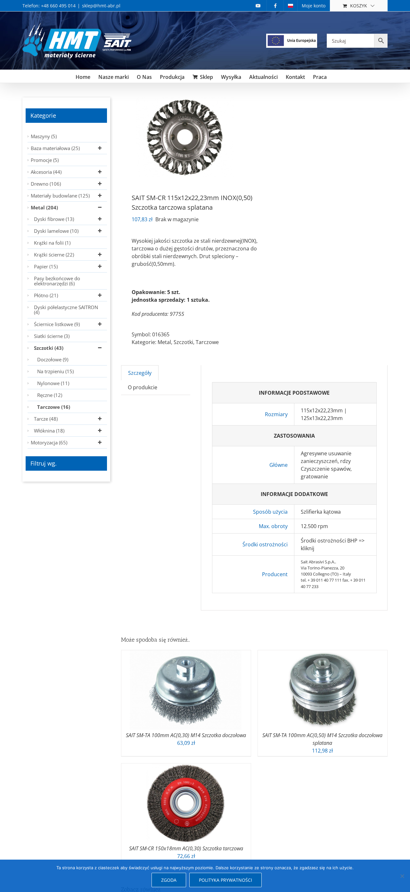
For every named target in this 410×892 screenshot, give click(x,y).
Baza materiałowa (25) (55, 148)
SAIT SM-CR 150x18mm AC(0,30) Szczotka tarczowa (186, 848)
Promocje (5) (45, 160)
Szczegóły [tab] (140, 372)
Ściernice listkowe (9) (57, 324)
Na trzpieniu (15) (55, 371)
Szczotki (183, 342)
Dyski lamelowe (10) (56, 231)
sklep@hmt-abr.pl (101, 6)
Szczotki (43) (48, 348)
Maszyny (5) (44, 136)
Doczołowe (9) (52, 359)
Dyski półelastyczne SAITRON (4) (66, 310)
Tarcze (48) (46, 419)
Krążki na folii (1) (52, 243)
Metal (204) (44, 207)
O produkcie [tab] (142, 387)
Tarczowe (207, 342)
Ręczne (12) (49, 395)
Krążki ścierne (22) (54, 254)
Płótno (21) (46, 295)
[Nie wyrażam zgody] (402, 876)
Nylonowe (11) (53, 383)
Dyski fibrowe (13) (54, 219)
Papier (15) (46, 266)
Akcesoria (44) (46, 172)
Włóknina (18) (49, 430)
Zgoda (168, 880)
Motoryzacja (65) (49, 442)
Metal (164, 342)
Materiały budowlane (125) (60, 195)
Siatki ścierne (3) (52, 336)
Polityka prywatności (225, 880)
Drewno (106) (46, 184)
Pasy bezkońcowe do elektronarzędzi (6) (57, 281)
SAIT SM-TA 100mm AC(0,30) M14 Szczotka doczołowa (186, 735)
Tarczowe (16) (53, 407)
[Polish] (290, 5)
